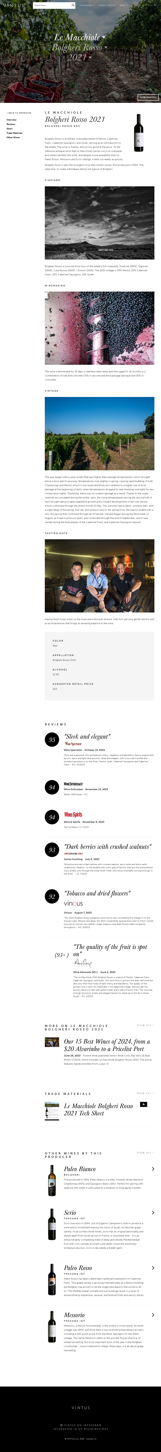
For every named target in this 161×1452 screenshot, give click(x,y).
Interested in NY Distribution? (81, 1429)
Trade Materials (14, 133)
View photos (148, 97)
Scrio (70, 1212)
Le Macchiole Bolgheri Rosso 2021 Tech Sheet (98, 1109)
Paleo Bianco (80, 1168)
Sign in (140, 5)
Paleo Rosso (78, 1267)
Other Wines (13, 137)
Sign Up (152, 5)
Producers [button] (87, 5)
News (9, 128)
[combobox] (80, 37)
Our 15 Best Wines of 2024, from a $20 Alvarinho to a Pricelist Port (107, 1044)
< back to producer (19, 113)
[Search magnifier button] (73, 5)
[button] (107, 5)
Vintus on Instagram (82, 1425)
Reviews (11, 124)
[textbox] (80, 37)
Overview (12, 119)
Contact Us (91, 1439)
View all (145, 1025)
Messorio (74, 1314)
